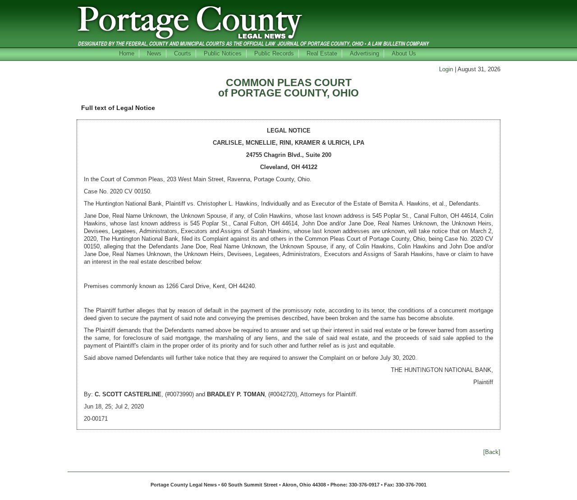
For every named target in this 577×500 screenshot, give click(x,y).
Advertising (364, 53)
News (154, 53)
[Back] (491, 452)
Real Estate (322, 53)
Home (126, 53)
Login (446, 69)
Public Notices (223, 53)
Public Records (274, 53)
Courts (182, 53)
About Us (404, 53)
